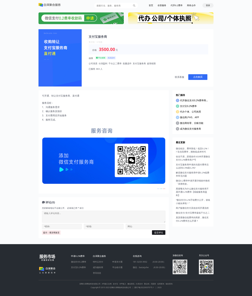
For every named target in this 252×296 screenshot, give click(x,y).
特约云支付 (98, 261)
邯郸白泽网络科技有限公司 (89, 284)
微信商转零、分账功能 (191, 123)
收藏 (161, 188)
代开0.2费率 (177, 5)
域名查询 (169, 284)
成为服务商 (98, 267)
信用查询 (160, 284)
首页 (151, 5)
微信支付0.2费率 (78, 261)
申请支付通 (117, 261)
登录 (208, 5)
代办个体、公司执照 (190, 111)
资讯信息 (97, 273)
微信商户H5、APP (189, 117)
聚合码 (146, 284)
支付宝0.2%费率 (188, 106)
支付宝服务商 (139, 63)
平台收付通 (117, 267)
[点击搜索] (134, 5)
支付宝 (92, 42)
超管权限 (151, 63)
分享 (158, 188)
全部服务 (162, 5)
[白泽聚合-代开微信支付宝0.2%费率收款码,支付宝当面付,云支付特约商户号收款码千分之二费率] (49, 5)
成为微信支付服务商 (190, 128)
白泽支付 (139, 284)
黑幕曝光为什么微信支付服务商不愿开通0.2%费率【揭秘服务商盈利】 (192, 192)
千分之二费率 (115, 63)
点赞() (164, 188)
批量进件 (127, 63)
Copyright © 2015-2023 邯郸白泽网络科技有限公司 (112, 287)
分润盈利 (103, 63)
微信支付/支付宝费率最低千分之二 (193, 212)
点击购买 (198, 77)
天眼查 (153, 284)
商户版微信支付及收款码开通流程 (192, 207)
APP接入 (122, 284)
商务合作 (191, 5)
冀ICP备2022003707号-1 (145, 287)
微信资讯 (130, 284)
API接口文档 (107, 284)
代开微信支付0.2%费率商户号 (195, 100)
